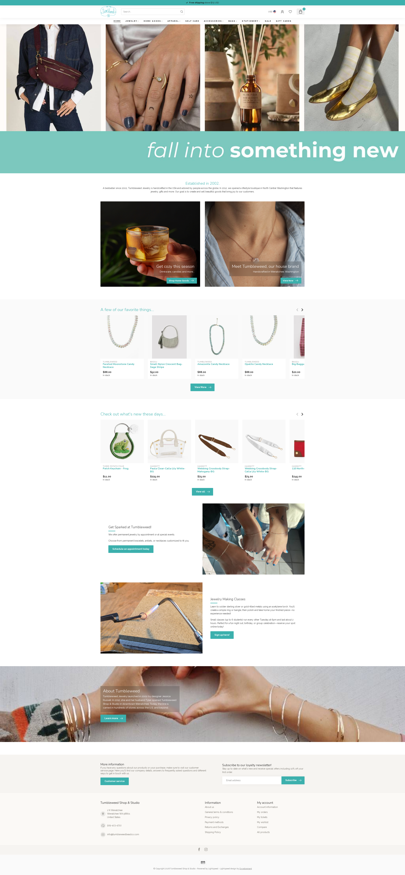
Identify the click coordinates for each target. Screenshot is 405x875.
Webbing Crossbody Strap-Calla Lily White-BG (261, 470)
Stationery (250, 21)
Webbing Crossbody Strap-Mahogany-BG (213, 470)
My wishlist (262, 822)
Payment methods (214, 822)
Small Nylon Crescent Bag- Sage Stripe (166, 366)
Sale (268, 21)
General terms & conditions (219, 812)
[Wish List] (290, 12)
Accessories (213, 21)
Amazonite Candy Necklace (213, 364)
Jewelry (131, 21)
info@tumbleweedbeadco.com (123, 834)
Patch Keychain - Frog (115, 468)
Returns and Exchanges (217, 827)
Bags (231, 21)
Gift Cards (284, 21)
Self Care (192, 21)
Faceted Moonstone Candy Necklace (118, 366)
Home (117, 21)
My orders (262, 812)
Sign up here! (222, 635)
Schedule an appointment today (130, 549)
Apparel (173, 21)
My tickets (262, 817)
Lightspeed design (228, 868)
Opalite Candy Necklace (259, 364)
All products (263, 832)
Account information (267, 807)
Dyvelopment (246, 868)
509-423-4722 (114, 825)
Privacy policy (212, 817)
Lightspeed (213, 868)
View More (200, 387)
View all (200, 491)
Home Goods (152, 21)
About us (209, 807)
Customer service (115, 781)
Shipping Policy (213, 832)
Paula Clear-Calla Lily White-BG (167, 470)
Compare (262, 827)
